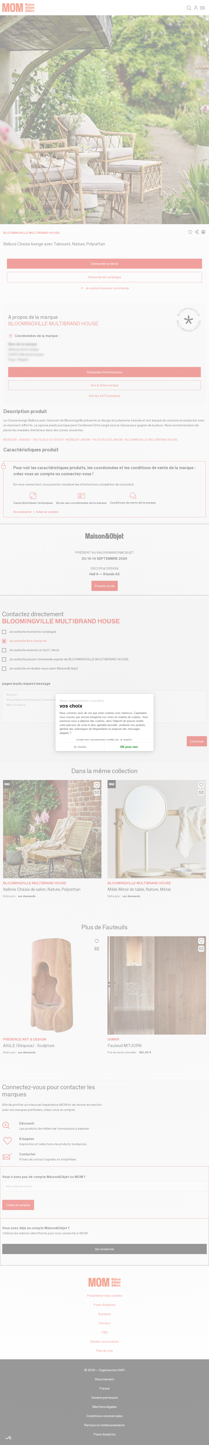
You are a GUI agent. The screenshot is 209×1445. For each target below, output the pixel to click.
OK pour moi (129, 746)
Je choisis (80, 746)
